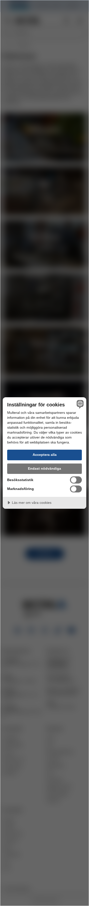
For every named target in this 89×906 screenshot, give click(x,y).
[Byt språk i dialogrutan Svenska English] (79, 404)
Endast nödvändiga (44, 468)
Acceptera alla (45, 455)
